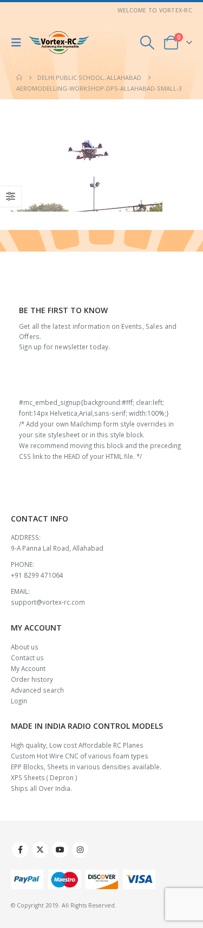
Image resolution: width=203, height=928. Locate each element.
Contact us (27, 657)
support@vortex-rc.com (48, 602)
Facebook (20, 850)
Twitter (40, 850)
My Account (28, 668)
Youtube (60, 850)
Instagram (80, 850)
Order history (32, 679)
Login (19, 700)
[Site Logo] (59, 43)
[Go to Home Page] (19, 77)
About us (24, 646)
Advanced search (37, 690)
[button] (19, 42)
